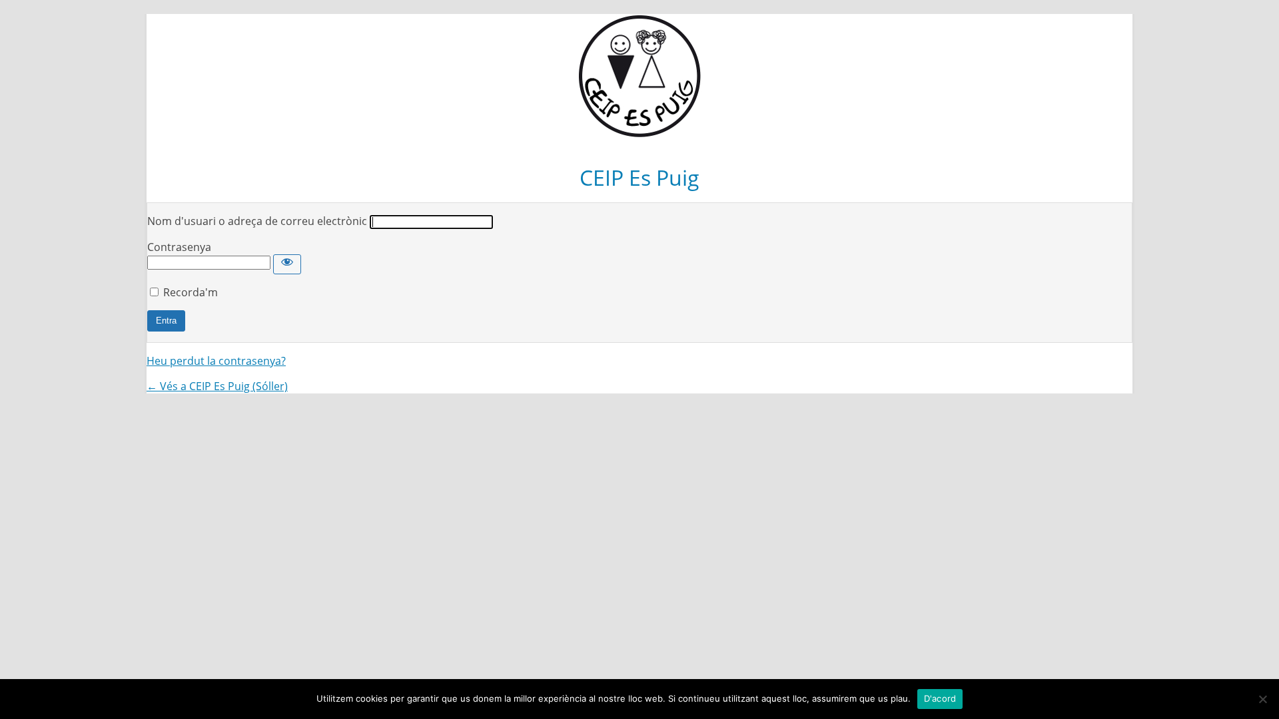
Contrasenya (179, 247)
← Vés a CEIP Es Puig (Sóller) (217, 386)
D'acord (940, 698)
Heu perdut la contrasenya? (216, 361)
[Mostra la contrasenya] (287, 264)
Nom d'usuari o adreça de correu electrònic (257, 221)
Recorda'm (190, 292)
